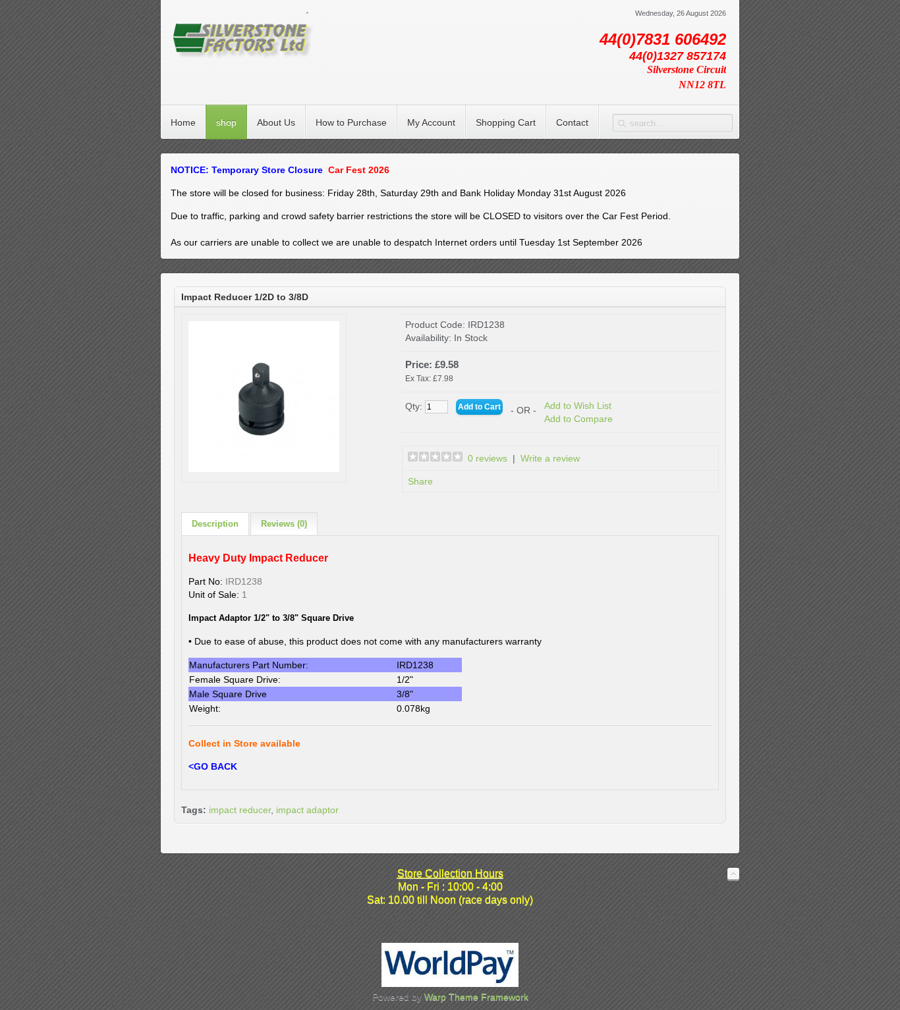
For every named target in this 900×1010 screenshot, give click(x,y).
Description (215, 524)
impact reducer (240, 810)
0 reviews (487, 458)
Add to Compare (578, 418)
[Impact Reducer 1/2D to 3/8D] (263, 469)
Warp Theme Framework (476, 997)
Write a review (550, 458)
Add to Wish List (577, 405)
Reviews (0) (284, 524)
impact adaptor (307, 810)
